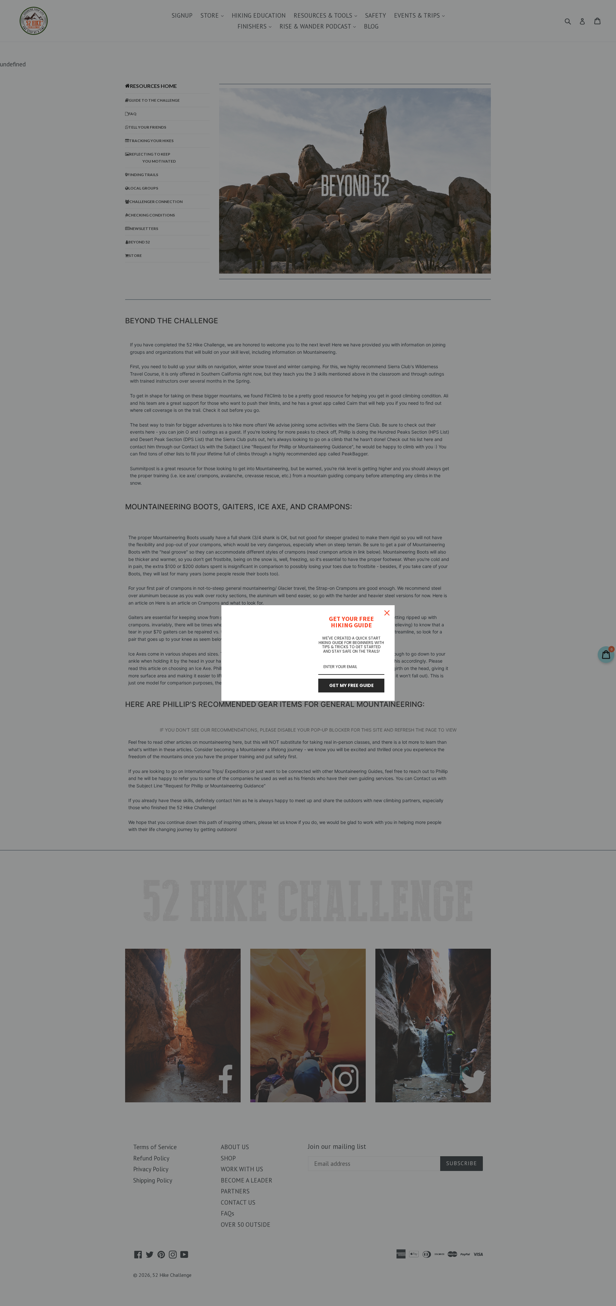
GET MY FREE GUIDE (351, 685)
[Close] (387, 613)
